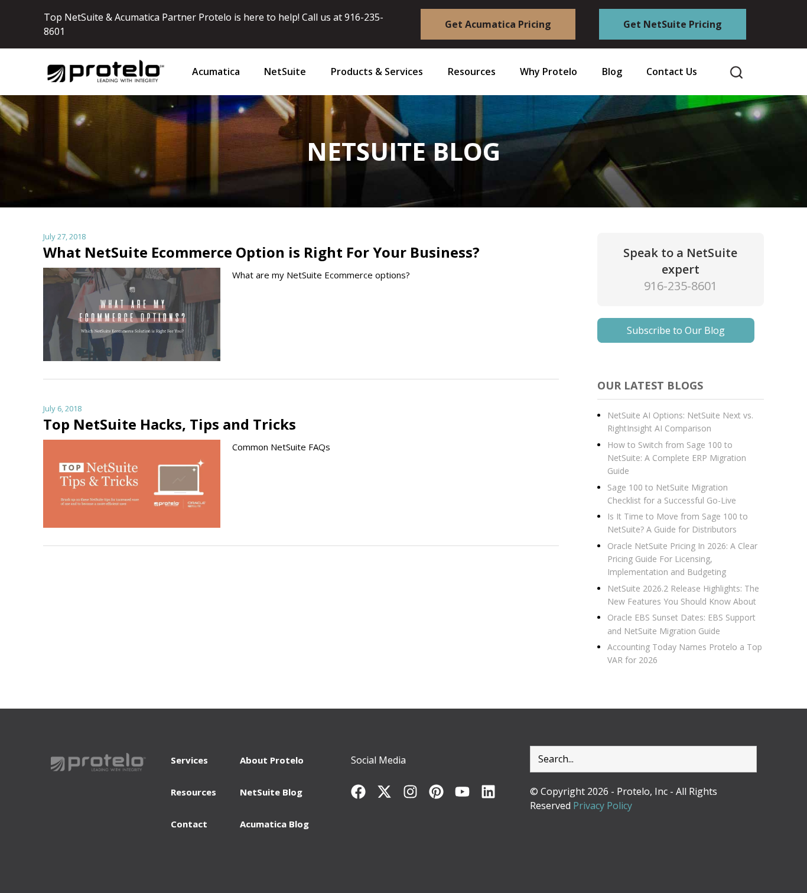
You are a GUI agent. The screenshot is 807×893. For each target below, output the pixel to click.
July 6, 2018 (62, 408)
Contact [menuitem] (189, 824)
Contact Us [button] (671, 71)
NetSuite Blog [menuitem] (271, 792)
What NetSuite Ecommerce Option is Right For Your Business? (261, 252)
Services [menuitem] (189, 760)
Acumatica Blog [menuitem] (274, 824)
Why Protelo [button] (548, 71)
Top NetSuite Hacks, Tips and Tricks (169, 424)
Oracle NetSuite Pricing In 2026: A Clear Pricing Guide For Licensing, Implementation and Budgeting (682, 559)
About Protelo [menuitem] (272, 760)
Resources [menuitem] (193, 792)
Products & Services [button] (377, 71)
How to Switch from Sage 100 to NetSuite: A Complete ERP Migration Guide (676, 458)
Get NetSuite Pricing (672, 24)
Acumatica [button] (216, 71)
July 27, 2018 (64, 236)
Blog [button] (612, 71)
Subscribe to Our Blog (676, 330)
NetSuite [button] (285, 71)
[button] (471, 71)
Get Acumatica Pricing (498, 24)
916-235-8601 (680, 286)
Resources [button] (472, 71)
